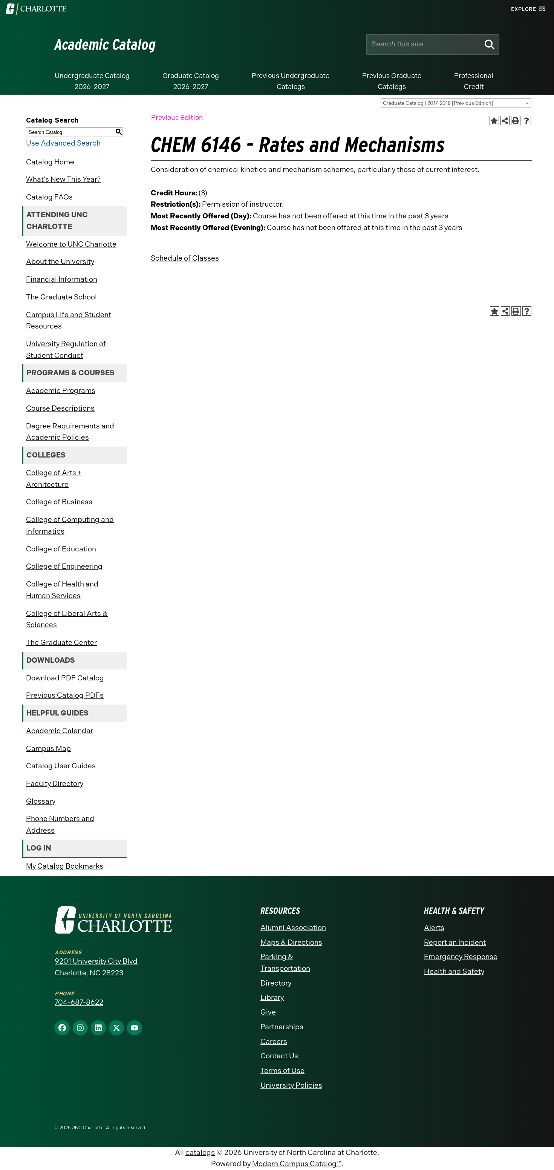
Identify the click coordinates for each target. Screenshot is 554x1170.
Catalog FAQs (49, 197)
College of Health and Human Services (62, 590)
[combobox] (456, 102)
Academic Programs (60, 390)
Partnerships (281, 1027)
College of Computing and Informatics (70, 525)
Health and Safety (454, 971)
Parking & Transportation (285, 962)
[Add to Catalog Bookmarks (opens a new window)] (494, 120)
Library (272, 997)
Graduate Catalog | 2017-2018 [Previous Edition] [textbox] (438, 103)
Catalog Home (50, 162)
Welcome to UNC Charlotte (71, 244)
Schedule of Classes (185, 258)
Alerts (434, 927)
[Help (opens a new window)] (526, 120)
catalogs (200, 1152)
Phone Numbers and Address (60, 824)
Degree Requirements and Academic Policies (70, 432)
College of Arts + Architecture (53, 478)
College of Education (61, 549)
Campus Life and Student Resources (68, 320)
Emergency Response (460, 956)
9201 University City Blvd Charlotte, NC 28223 (96, 967)
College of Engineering (64, 566)
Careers (273, 1041)
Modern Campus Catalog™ (296, 1163)
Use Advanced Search (63, 143)
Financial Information (61, 279)
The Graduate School (61, 297)
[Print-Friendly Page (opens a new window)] (515, 120)
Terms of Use (282, 1070)
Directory (275, 983)
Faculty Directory (54, 783)
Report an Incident (455, 942)
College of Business (59, 501)
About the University (60, 261)
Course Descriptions (60, 408)
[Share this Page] (505, 120)
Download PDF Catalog (65, 678)
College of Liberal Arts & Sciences (67, 619)
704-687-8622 (79, 1002)
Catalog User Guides (61, 766)
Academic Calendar (59, 730)
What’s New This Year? (63, 179)
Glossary (40, 801)
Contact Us (279, 1056)
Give (268, 1012)
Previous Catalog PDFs (65, 695)
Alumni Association (293, 927)
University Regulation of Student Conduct (66, 349)
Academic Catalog (105, 44)
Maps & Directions (291, 942)
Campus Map (48, 748)
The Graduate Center (61, 642)
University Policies (291, 1085)
